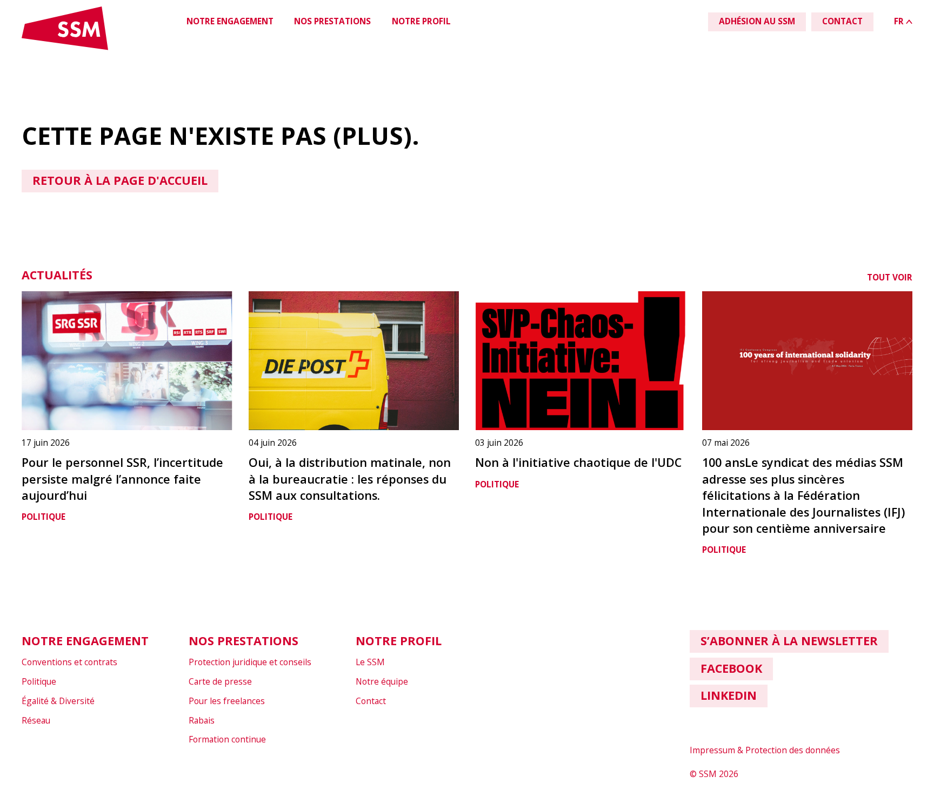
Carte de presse (220, 681)
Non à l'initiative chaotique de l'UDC (578, 462)
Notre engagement (229, 21)
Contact (371, 701)
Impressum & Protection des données (765, 750)
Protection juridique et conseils (250, 662)
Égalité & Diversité (58, 701)
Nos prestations (332, 21)
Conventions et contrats (69, 662)
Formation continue (227, 739)
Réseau (36, 720)
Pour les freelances (227, 701)
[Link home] (65, 47)
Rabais (202, 720)
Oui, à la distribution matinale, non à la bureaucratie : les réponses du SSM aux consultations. (350, 478)
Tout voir (889, 277)
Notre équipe (382, 681)
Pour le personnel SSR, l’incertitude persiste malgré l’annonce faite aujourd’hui (122, 478)
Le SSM (370, 662)
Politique (43, 517)
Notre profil (421, 21)
